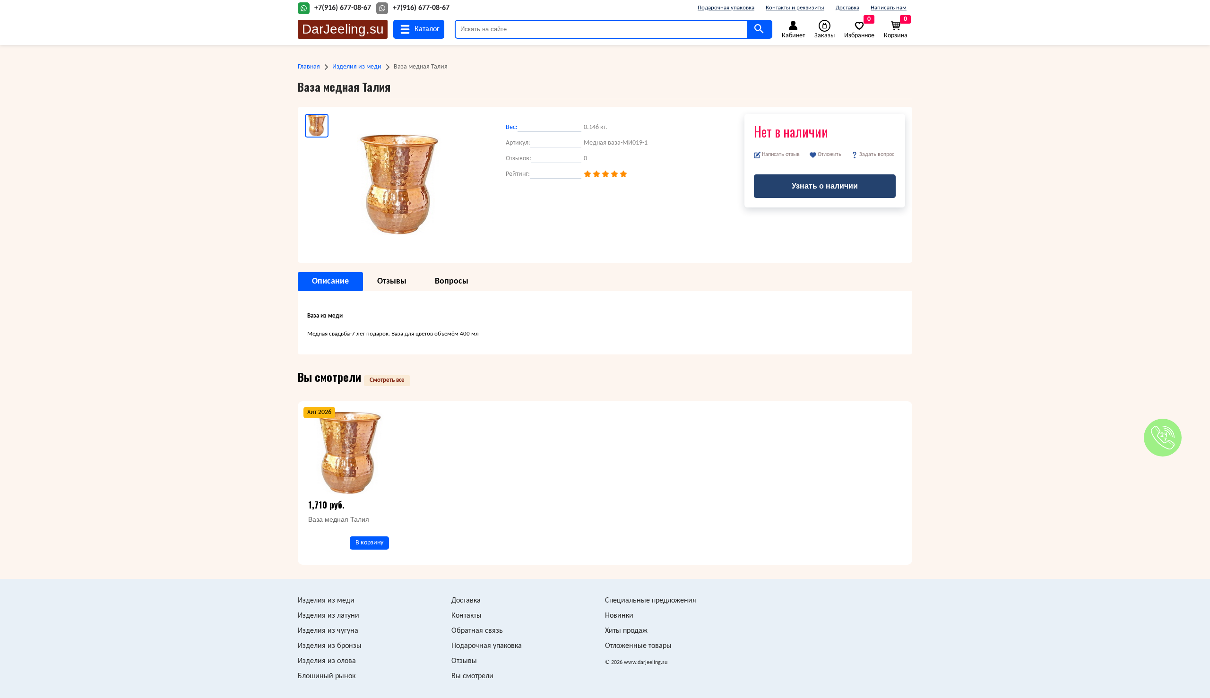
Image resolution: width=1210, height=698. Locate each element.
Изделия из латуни (328, 616)
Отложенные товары (638, 646)
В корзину (369, 542)
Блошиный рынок (326, 676)
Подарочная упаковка (726, 8)
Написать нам (889, 8)
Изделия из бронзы (330, 646)
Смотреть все (387, 380)
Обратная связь (477, 631)
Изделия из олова (327, 661)
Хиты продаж (626, 631)
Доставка (847, 8)
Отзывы (464, 661)
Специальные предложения (650, 600)
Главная (309, 66)
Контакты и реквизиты (795, 8)
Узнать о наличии (825, 186)
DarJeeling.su (343, 29)
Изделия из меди (356, 66)
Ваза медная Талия (338, 519)
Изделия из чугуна (328, 631)
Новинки (619, 616)
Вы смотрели (472, 676)
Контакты (466, 616)
